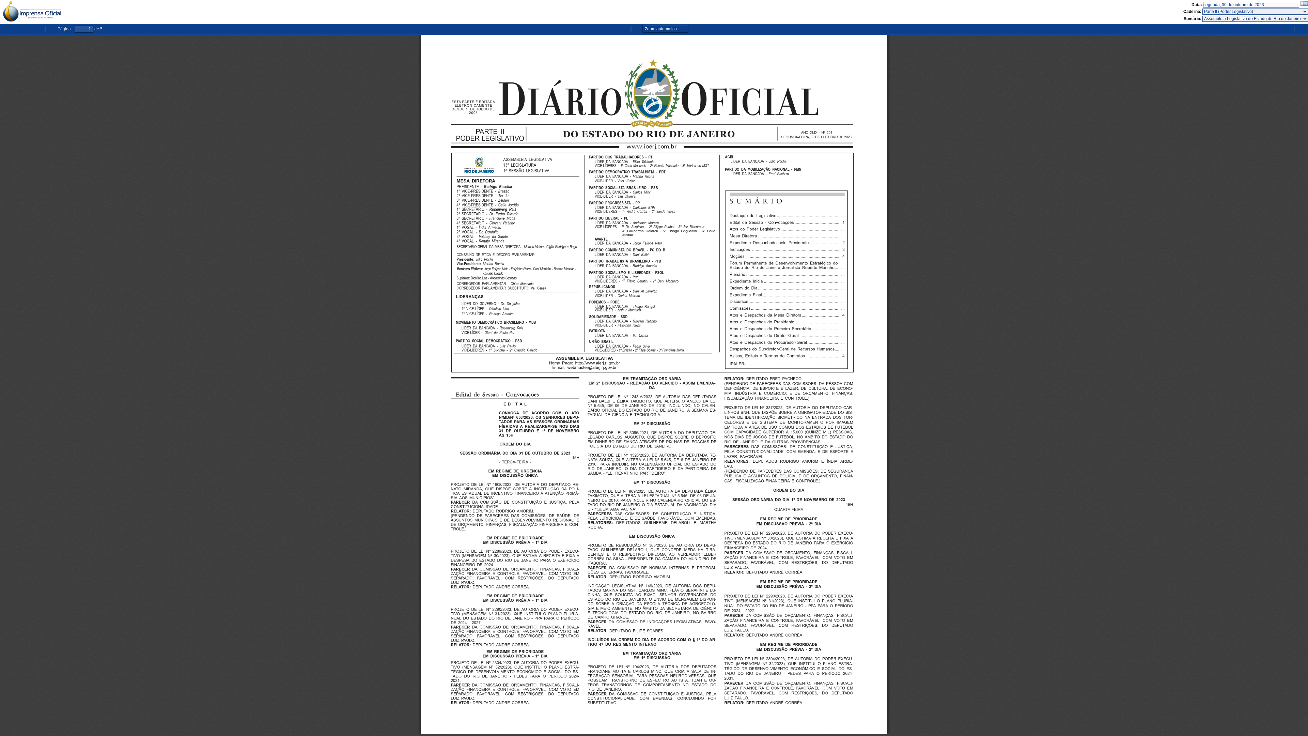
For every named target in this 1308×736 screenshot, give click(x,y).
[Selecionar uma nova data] (1304, 4)
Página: (65, 29)
